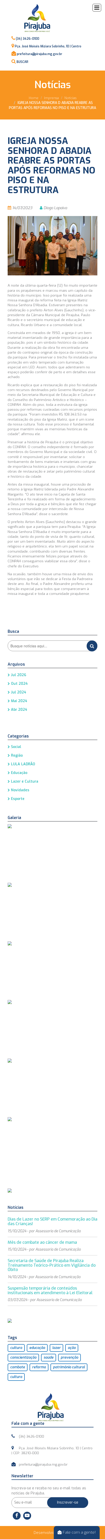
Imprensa (51, 98)
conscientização (23, 1357)
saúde (49, 1357)
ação (72, 1347)
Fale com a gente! (79, 1532)
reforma (39, 1367)
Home (33, 98)
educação (37, 1347)
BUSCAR (22, 62)
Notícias (70, 98)
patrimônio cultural (69, 1367)
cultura (16, 1347)
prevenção (69, 1357)
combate (17, 1367)
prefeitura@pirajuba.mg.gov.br (39, 54)
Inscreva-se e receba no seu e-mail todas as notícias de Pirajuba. (48, 1491)
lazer (56, 1347)
